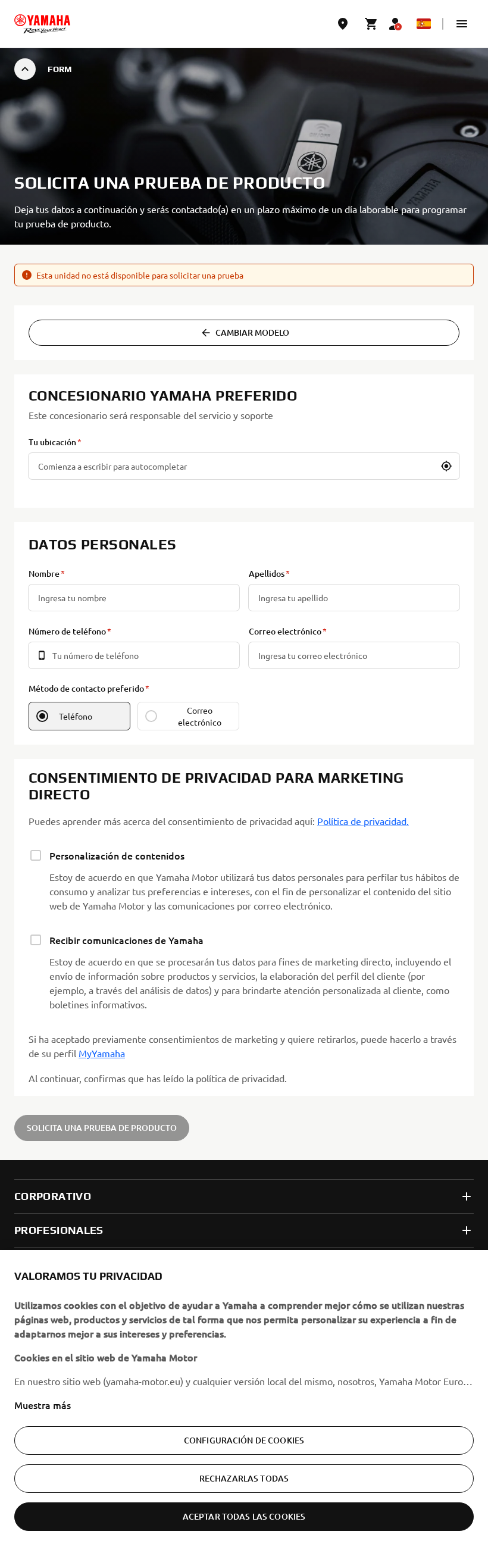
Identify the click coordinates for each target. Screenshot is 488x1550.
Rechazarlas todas (244, 1478)
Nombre (44, 573)
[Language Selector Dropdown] (424, 24)
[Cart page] (371, 24)
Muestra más (42, 1404)
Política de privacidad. (363, 821)
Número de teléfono (67, 631)
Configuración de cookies (244, 1440)
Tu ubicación (52, 442)
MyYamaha (102, 1053)
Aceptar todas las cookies (244, 1516)
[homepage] (42, 24)
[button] (462, 24)
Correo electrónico (285, 631)
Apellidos (266, 573)
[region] (244, 1400)
